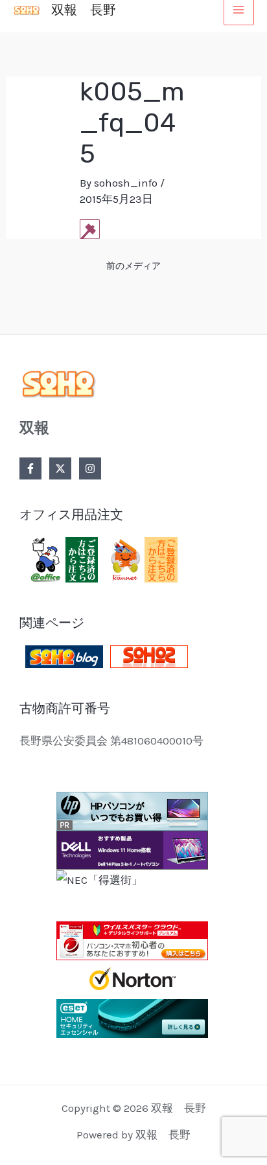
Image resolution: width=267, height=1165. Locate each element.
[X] (60, 468)
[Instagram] (90, 468)
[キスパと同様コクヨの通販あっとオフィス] (61, 558)
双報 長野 (83, 9)
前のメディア (133, 265)
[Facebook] (30, 468)
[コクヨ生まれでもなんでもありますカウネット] (141, 558)
